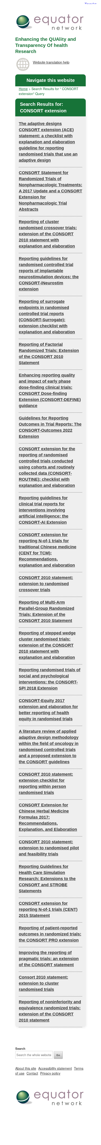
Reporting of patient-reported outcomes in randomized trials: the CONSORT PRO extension (50, 934)
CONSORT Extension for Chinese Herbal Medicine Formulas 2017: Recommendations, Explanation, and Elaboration (48, 817)
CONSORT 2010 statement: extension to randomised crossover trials (46, 583)
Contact (32, 1073)
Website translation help (51, 62)
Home (23, 88)
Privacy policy (50, 1073)
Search (20, 1048)
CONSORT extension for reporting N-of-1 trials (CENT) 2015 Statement (48, 909)
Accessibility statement (55, 1068)
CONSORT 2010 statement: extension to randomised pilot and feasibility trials (49, 848)
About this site (25, 1068)
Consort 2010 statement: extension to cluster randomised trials (43, 983)
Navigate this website (51, 80)
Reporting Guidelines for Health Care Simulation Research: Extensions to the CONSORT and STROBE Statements (47, 878)
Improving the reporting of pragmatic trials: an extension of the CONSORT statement (49, 958)
